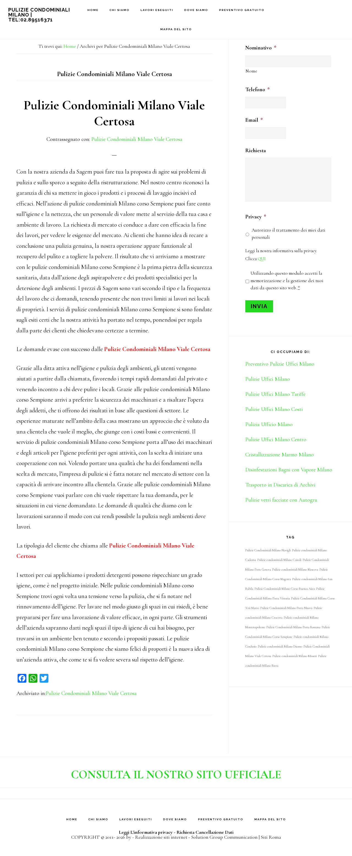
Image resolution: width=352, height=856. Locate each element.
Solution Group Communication (224, 837)
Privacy (255, 216)
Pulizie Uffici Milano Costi (274, 409)
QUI (262, 259)
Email (254, 120)
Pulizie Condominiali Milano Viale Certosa (114, 113)
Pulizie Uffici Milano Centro (275, 439)
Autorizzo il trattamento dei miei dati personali (288, 233)
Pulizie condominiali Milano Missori (295, 656)
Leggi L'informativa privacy (146, 832)
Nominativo (260, 48)
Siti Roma (271, 837)
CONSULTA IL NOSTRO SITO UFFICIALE (176, 775)
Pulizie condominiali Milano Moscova (295, 569)
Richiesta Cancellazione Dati (205, 832)
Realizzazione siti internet (161, 837)
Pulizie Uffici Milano (267, 379)
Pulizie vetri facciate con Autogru (281, 500)
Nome (251, 71)
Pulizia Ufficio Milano (269, 424)
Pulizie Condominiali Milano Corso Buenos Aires (285, 589)
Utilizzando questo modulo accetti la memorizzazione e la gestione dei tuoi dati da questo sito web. (287, 280)
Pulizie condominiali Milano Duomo (280, 646)
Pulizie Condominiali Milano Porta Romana (293, 627)
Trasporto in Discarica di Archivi (280, 485)
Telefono (257, 89)
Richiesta (255, 150)
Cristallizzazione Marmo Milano (279, 454)
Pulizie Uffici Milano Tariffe (275, 394)
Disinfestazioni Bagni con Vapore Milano (288, 469)
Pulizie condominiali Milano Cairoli (279, 560)
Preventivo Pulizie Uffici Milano (279, 364)
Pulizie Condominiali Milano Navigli (268, 550)
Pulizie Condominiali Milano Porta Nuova (286, 608)
